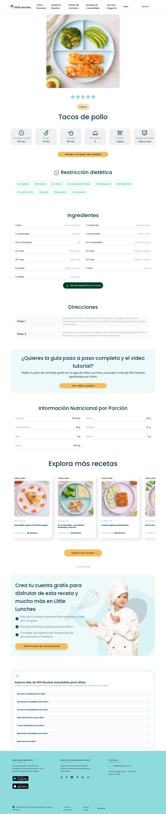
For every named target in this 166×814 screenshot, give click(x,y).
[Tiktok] (88, 777)
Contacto (113, 760)
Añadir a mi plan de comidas (83, 154)
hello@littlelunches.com (122, 766)
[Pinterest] (77, 777)
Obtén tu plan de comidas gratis (41, 646)
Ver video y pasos (83, 385)
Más (126, 6)
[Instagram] (62, 777)
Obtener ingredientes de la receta (85, 285)
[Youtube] (72, 777)
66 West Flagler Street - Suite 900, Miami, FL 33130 (122, 772)
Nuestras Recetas (56, 7)
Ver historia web (83, 566)
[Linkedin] (83, 777)
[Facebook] (66, 777)
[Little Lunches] (20, 6)
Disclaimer (101, 808)
